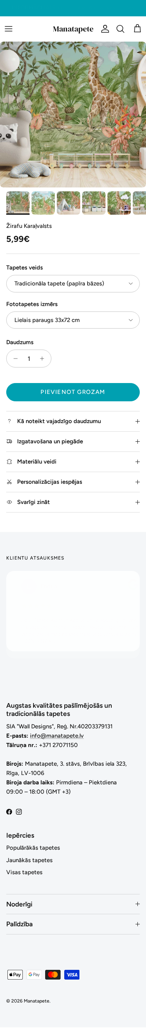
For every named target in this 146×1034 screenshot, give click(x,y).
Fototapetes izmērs (32, 304)
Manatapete (36, 1001)
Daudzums (19, 342)
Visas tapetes (24, 872)
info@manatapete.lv (57, 735)
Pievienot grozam (72, 391)
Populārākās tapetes (33, 847)
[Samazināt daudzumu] (13, 358)
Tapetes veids (24, 267)
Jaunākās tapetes (29, 860)
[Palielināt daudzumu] (44, 358)
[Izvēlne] (8, 28)
